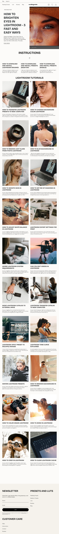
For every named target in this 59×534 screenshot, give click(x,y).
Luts (31, 500)
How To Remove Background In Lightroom (43, 385)
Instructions (5, 526)
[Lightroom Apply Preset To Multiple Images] (15, 329)
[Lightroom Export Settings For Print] (43, 212)
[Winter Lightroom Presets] (15, 368)
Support (7, 1)
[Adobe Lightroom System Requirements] (15, 251)
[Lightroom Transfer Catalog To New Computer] (43, 290)
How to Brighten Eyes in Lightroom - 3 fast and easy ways (15, 23)
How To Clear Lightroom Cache (43, 460)
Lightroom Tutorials (29, 77)
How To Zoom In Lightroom (41, 423)
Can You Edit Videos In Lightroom (39, 267)
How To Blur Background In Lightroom (42, 150)
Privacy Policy (23, 512)
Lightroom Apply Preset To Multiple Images (13, 345)
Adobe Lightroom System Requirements (12, 267)
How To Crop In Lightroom (13, 460)
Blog (3, 1)
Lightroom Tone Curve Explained (39, 345)
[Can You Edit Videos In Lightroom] (43, 251)
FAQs (3, 523)
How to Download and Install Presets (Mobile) (48, 65)
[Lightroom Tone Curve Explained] (43, 329)
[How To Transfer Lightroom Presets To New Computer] (15, 94)
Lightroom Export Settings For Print (43, 228)
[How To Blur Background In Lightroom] (43, 133)
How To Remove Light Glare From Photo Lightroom (13, 150)
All (29, 57)
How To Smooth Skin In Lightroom (11, 189)
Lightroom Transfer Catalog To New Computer (42, 306)
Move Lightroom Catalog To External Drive (13, 306)
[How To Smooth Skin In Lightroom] (15, 172)
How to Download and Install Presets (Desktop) (29, 65)
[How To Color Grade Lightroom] (15, 407)
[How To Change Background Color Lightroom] (43, 94)
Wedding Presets (34, 495)
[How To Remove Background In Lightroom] (43, 368)
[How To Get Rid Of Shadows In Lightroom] (43, 172)
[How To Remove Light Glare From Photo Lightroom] (15, 133)
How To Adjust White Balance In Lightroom (14, 228)
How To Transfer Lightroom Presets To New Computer (14, 110)
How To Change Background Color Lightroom (42, 110)
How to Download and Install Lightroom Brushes (10, 65)
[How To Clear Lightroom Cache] (43, 445)
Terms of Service (5, 513)
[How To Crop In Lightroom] (15, 445)
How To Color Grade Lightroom (15, 423)
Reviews (32, 503)
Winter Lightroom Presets (13, 384)
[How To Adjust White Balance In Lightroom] (15, 212)
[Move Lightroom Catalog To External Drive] (15, 290)
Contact (4, 528)
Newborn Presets (34, 498)
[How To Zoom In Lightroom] (43, 407)
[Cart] (56, 4)
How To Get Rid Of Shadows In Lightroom (42, 189)
